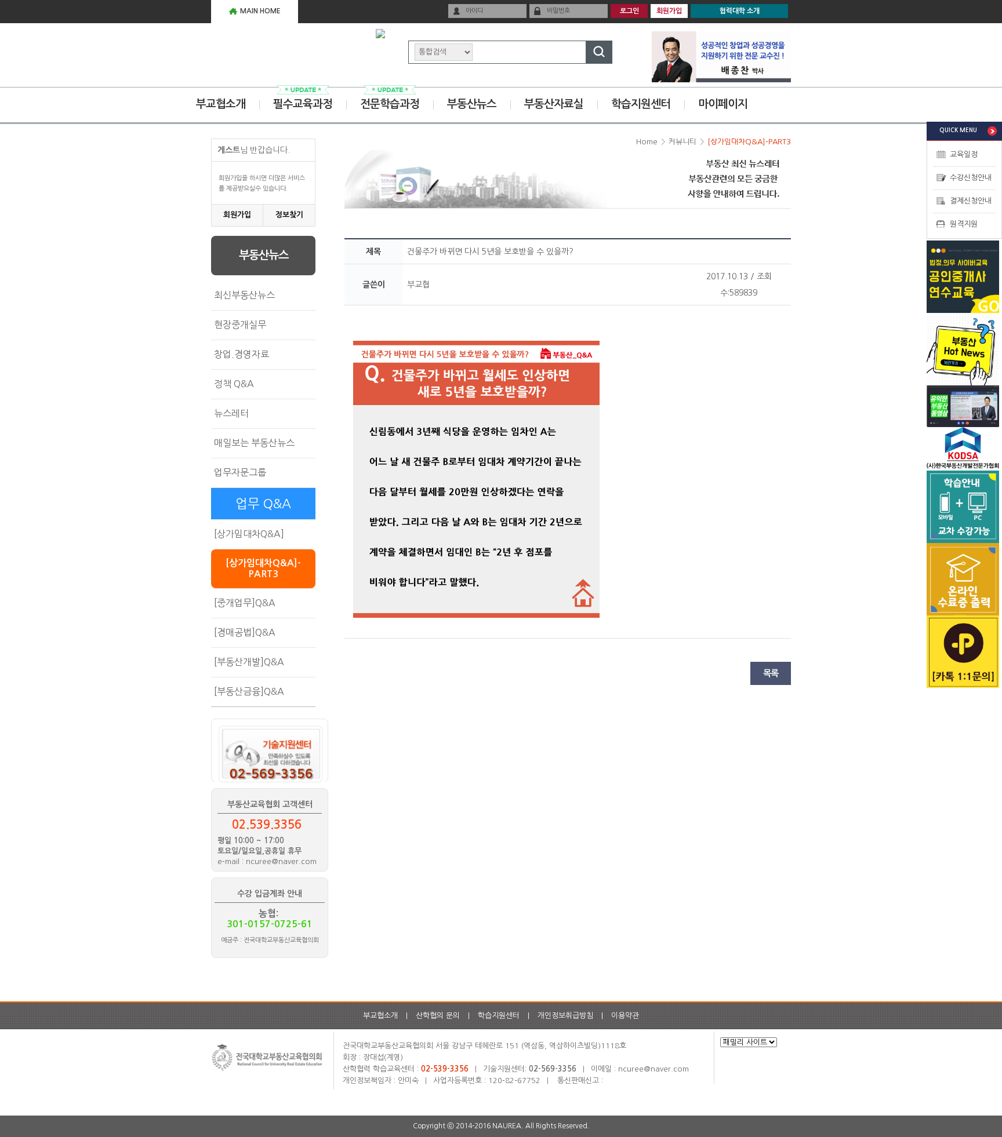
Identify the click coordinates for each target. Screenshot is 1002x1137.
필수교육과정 (302, 104)
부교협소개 (220, 104)
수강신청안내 (971, 177)
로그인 (629, 11)
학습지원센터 (640, 104)
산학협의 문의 (438, 1015)
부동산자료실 (553, 104)
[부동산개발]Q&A (249, 661)
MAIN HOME (260, 11)
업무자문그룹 (240, 472)
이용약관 (625, 1015)
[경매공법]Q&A (244, 632)
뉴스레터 (231, 413)
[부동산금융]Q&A (249, 691)
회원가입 (669, 11)
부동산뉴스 (471, 104)
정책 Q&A (234, 383)
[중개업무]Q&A (244, 602)
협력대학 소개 (740, 11)
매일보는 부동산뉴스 (254, 442)
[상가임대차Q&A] (249, 533)
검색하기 (599, 52)
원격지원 (964, 224)
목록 (770, 673)
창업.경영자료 (241, 354)
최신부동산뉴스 (244, 295)
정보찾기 (289, 214)
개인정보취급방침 (565, 1015)
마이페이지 (722, 104)
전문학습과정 (389, 104)
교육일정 (964, 154)
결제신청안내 (971, 201)
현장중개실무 (240, 324)
